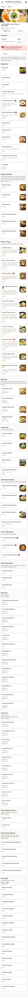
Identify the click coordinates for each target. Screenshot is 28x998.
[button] (14, 70)
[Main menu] (2, 2)
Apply (19, 39)
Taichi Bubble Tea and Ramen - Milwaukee (14, 1)
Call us (21, 31)
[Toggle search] (25, 54)
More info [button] (19, 42)
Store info (8, 31)
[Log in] (25, 2)
